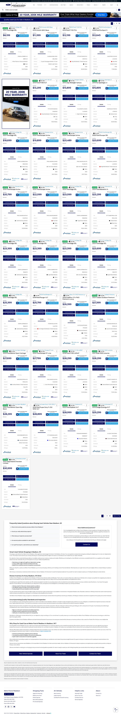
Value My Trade (78, 693)
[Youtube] (14, 706)
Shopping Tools (38, 691)
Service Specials (79, 699)
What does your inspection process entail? (22, 536)
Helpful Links (79, 691)
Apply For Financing (37, 693)
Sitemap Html (33, 713)
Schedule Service (79, 697)
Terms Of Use (23, 713)
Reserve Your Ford (37, 695)
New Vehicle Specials (38, 699)
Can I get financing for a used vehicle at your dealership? (25, 544)
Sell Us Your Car (78, 695)
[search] (117, 5)
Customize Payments (9, 43)
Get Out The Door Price (23, 46)
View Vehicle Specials (25, 653)
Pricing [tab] (19, 52)
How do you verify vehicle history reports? (21, 531)
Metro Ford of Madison (8, 713)
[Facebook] (5, 706)
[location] (73, 1)
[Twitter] (11, 706)
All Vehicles (58, 691)
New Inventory (57, 693)
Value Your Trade (10, 46)
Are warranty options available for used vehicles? (23, 540)
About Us (98, 695)
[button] (12, 28)
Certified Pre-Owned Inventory (61, 697)
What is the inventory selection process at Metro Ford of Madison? (27, 527)
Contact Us (86, 544)
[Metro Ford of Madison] (16, 4)
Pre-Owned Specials (38, 701)
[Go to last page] (119, 23)
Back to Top (117, 516)
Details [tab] (12, 52)
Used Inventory (57, 695)
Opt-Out (43, 713)
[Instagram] (8, 706)
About (98, 691)
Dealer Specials (36, 697)
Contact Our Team (95, 653)
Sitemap (28, 713)
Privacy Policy (17, 713)
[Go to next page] (116, 23)
